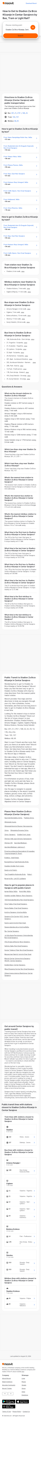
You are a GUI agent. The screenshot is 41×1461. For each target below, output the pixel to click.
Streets (24, 1385)
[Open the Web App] (8, 1406)
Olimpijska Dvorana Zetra (19, 830)
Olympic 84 (8, 843)
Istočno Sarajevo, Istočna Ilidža (15, 912)
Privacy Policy (17, 1411)
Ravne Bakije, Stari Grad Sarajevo (16, 908)
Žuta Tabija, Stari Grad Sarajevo (15, 904)
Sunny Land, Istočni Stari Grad (15, 923)
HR (5, 1393)
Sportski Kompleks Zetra (13, 818)
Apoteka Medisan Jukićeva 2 (14, 847)
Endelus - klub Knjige (11, 858)
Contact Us (26, 1411)
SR (10, 1393)
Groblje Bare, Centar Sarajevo (14, 965)
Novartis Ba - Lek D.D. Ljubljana (15, 878)
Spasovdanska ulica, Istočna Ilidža (16, 927)
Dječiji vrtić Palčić (10, 870)
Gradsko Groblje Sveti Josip (14, 866)
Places (24, 1382)
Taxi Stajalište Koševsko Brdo (15, 874)
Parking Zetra (29, 818)
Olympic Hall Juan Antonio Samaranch (18, 839)
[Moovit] (8, 3)
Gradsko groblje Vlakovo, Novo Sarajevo (18, 896)
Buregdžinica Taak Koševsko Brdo (16, 862)
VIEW (22, 271)
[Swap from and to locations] (32, 27)
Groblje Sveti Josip (23, 834)
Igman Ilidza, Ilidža (10, 891)
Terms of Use (6, 1411)
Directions (25, 1395)
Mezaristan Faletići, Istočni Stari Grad (17, 954)
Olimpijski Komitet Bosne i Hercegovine (18, 826)
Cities (23, 1392)
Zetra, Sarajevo (9, 834)
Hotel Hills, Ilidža (25, 891)
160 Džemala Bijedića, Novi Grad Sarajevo (19, 900)
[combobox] (20, 25)
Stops (24, 1388)
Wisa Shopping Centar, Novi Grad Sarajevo (19, 969)
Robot (29, 874)
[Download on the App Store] (22, 1401)
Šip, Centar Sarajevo (11, 931)
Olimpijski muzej (10, 822)
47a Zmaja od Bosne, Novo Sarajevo (17, 942)
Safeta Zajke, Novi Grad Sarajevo (16, 946)
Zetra (6, 830)
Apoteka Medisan (20, 843)
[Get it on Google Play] (8, 1401)
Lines (23, 1378)
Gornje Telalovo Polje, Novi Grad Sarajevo (18, 950)
